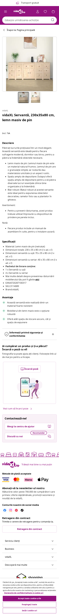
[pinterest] (16, 510)
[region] (29, 596)
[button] (29, 541)
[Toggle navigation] (5, 11)
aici (37, 279)
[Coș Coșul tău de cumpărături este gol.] (53, 11)
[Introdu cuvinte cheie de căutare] (52, 20)
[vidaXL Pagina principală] (19, 12)
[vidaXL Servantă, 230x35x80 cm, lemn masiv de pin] (29, 64)
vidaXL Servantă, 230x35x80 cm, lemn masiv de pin (28, 117)
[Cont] (37, 11)
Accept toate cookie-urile (29, 598)
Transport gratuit (29, 2)
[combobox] (29, 20)
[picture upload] (29, 388)
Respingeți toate (29, 604)
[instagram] (10, 510)
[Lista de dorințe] (45, 11)
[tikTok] (22, 510)
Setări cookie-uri (29, 610)
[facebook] (4, 510)
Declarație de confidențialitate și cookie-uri (23, 593)
